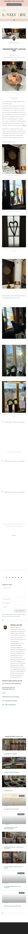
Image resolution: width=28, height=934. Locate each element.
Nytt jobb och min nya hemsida (11, 809)
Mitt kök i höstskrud (9, 704)
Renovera (13, 59)
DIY (7, 57)
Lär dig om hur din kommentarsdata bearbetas (11, 616)
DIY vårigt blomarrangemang (11, 683)
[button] (6, 577)
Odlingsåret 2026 (8, 790)
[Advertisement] (14, 553)
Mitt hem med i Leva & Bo (9, 700)
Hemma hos (16, 57)
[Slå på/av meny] (14, 20)
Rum (16, 59)
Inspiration (24, 57)
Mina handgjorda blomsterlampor (12, 906)
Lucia (3, 693)
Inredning (20, 57)
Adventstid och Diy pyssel (10, 697)
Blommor (4, 57)
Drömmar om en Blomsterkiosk (11, 772)
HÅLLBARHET (11, 57)
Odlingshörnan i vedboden (10, 753)
